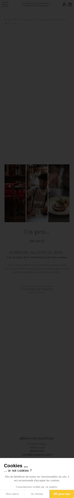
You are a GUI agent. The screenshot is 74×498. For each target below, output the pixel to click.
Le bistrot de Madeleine (52, 20)
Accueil (8, 20)
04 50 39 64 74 (37, 451)
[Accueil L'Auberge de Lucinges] (37, 4)
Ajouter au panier (37, 289)
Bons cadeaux (25, 20)
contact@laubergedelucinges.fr (37, 455)
